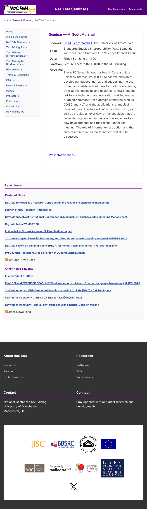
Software (82, 365)
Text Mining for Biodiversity (15, 62)
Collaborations (13, 377)
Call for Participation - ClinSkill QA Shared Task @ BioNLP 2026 (43, 297)
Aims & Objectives (16, 36)
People (10, 90)
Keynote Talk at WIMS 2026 (22, 224)
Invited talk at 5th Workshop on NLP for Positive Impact (38, 231)
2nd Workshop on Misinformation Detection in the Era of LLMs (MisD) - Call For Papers (58, 290)
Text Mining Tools (16, 47)
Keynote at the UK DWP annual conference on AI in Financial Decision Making (52, 304)
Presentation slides (62, 155)
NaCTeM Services (17, 42)
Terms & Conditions (17, 74)
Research (10, 365)
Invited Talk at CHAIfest (19, 276)
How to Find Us (15, 111)
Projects (11, 95)
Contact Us (12, 106)
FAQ (8, 80)
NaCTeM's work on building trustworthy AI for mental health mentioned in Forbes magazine (61, 245)
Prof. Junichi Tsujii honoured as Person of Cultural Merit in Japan (45, 252)
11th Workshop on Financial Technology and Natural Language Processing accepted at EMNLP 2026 (66, 238)
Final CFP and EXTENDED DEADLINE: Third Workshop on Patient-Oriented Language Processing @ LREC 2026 (72, 283)
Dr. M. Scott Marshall (78, 43)
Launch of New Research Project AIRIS (28, 209)
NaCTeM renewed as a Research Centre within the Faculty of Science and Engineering (57, 202)
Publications (13, 101)
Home (7, 20)
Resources (12, 69)
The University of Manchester (125, 9)
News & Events (22, 20)
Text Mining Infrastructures (15, 54)
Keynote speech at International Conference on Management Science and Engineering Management (66, 216)
